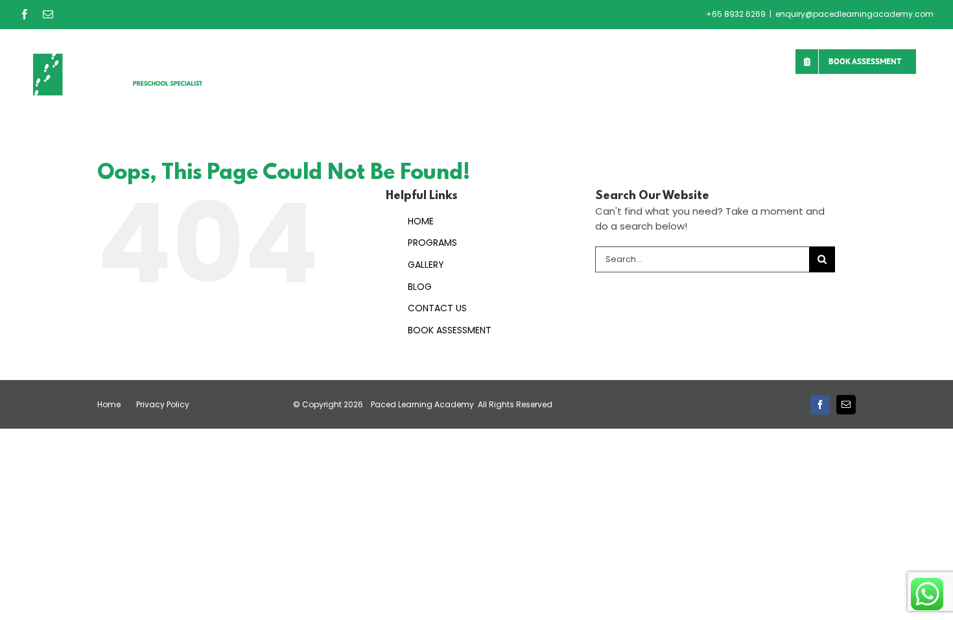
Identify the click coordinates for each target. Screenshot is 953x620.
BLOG (420, 286)
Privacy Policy (162, 404)
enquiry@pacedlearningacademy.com (854, 13)
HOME (421, 221)
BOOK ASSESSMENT (449, 330)
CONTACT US (437, 308)
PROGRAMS (432, 242)
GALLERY (426, 264)
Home (109, 404)
